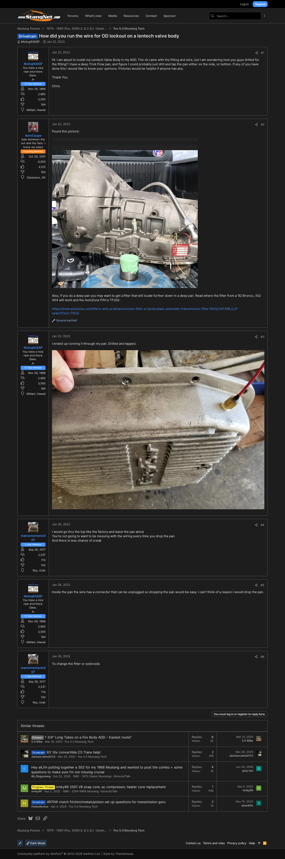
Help (252, 843)
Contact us (193, 843)
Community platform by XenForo (59, 853)
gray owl (247, 770)
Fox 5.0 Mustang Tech (79, 741)
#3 (262, 336)
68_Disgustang (40, 776)
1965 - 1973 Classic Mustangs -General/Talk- (102, 776)
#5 (262, 585)
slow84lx (247, 805)
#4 (262, 525)
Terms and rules (214, 843)
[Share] (257, 53)
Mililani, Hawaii (35, 110)
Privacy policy (236, 843)
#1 (262, 52)
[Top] (259, 843)
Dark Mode (37, 843)
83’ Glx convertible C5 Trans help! (74, 752)
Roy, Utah (39, 570)
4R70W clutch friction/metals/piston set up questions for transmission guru (106, 802)
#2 (262, 124)
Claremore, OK (36, 177)
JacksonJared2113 (43, 756)
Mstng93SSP (30, 41)
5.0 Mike (37, 741)
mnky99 (36, 791)
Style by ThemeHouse (118, 853)
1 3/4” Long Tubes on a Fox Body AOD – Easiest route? (88, 737)
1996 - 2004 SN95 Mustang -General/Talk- (90, 791)
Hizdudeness (39, 806)
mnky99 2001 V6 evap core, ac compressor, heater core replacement (111, 787)
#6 (262, 656)
